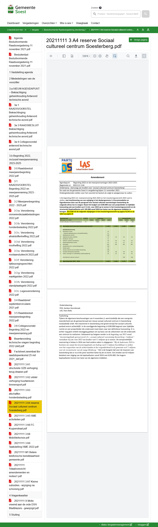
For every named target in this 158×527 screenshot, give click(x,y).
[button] (146, 14)
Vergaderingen (31, 23)
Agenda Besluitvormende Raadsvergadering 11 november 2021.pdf (21, 44)
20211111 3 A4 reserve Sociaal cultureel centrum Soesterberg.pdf (24, 407)
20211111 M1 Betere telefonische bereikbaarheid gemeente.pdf (24, 456)
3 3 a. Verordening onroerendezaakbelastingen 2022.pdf (24, 214)
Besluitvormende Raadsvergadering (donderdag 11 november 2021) (73, 30)
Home (27, 30)
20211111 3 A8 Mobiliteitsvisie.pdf (19, 436)
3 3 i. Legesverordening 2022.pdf (24, 293)
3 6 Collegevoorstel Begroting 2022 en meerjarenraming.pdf (22, 330)
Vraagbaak (82, 23)
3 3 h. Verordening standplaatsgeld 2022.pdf (23, 284)
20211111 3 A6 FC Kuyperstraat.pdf (21, 427)
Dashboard (13, 23)
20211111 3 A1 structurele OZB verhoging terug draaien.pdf (23, 368)
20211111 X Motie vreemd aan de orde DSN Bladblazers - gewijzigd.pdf (24, 504)
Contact (95, 23)
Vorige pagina (140, 40)
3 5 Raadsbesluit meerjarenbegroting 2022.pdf (21, 317)
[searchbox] (116, 14)
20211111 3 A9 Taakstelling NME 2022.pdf (23, 445)
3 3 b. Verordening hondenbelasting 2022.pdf (23, 225)
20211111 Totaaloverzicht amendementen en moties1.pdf (19, 471)
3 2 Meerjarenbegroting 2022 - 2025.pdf (24, 203)
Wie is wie (65, 23)
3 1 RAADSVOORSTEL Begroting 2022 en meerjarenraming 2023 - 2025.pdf (22, 188)
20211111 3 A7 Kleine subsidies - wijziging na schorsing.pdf (23, 485)
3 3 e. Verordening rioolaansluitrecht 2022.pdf (23, 253)
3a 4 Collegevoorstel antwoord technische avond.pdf (23, 146)
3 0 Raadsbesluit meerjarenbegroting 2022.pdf (21, 172)
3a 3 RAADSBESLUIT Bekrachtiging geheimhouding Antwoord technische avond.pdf (24, 131)
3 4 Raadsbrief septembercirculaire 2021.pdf (20, 304)
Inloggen (142, 524)
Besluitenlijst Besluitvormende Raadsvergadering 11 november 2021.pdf (21, 60)
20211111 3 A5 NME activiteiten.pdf (22, 417)
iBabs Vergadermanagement (115, 524)
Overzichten (48, 23)
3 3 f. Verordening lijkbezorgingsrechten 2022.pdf (21, 264)
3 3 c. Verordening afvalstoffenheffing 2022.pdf (24, 234)
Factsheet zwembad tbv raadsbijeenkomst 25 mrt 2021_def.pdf (24, 355)
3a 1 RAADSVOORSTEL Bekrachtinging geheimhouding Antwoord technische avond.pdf (23, 112)
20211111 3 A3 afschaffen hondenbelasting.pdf (20, 394)
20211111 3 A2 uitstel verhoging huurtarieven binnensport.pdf (23, 381)
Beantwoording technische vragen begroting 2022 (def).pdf (24, 342)
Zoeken (94, 7)
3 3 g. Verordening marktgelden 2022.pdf (21, 275)
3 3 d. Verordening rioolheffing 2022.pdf (21, 243)
